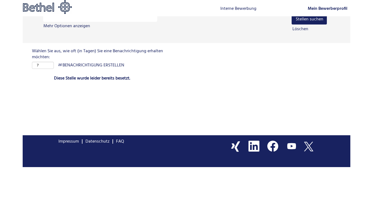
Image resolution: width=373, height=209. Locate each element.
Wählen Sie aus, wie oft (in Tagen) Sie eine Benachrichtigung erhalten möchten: (97, 54)
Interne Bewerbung (238, 8)
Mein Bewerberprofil (327, 8)
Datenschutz (97, 141)
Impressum (68, 141)
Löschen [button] (300, 29)
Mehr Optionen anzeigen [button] (66, 26)
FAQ (120, 141)
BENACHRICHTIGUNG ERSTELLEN (92, 65)
